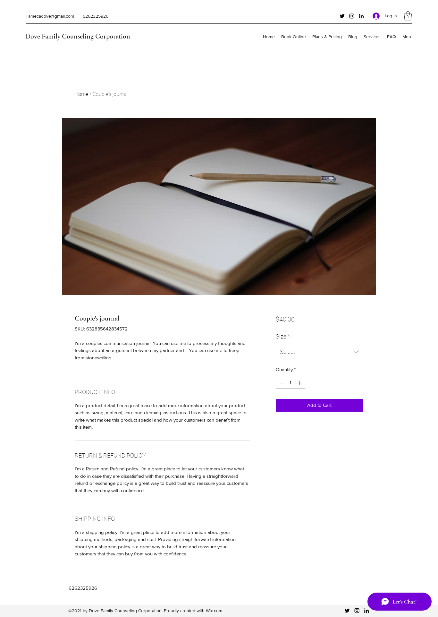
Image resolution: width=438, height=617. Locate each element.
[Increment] (300, 383)
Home (81, 94)
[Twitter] (342, 16)
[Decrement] (281, 383)
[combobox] (319, 352)
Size (283, 336)
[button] (408, 16)
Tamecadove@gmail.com (50, 16)
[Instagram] (352, 16)
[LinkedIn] (361, 16)
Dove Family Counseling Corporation (78, 36)
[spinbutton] (290, 383)
